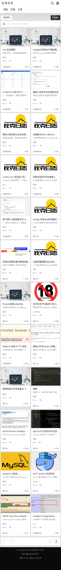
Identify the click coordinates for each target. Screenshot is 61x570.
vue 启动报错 (9, 49)
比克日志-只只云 (37, 550)
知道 (4, 57)
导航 (5, 9)
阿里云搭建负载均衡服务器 (15, 261)
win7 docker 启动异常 (43, 473)
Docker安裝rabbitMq (13, 304)
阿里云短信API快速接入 (44, 177)
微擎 (34, 397)
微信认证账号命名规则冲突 (45, 92)
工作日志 (36, 312)
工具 (20, 9)
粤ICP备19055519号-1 (30, 554)
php (4, 185)
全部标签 (6, 17)
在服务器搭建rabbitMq (44, 261)
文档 (12, 9)
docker (35, 481)
